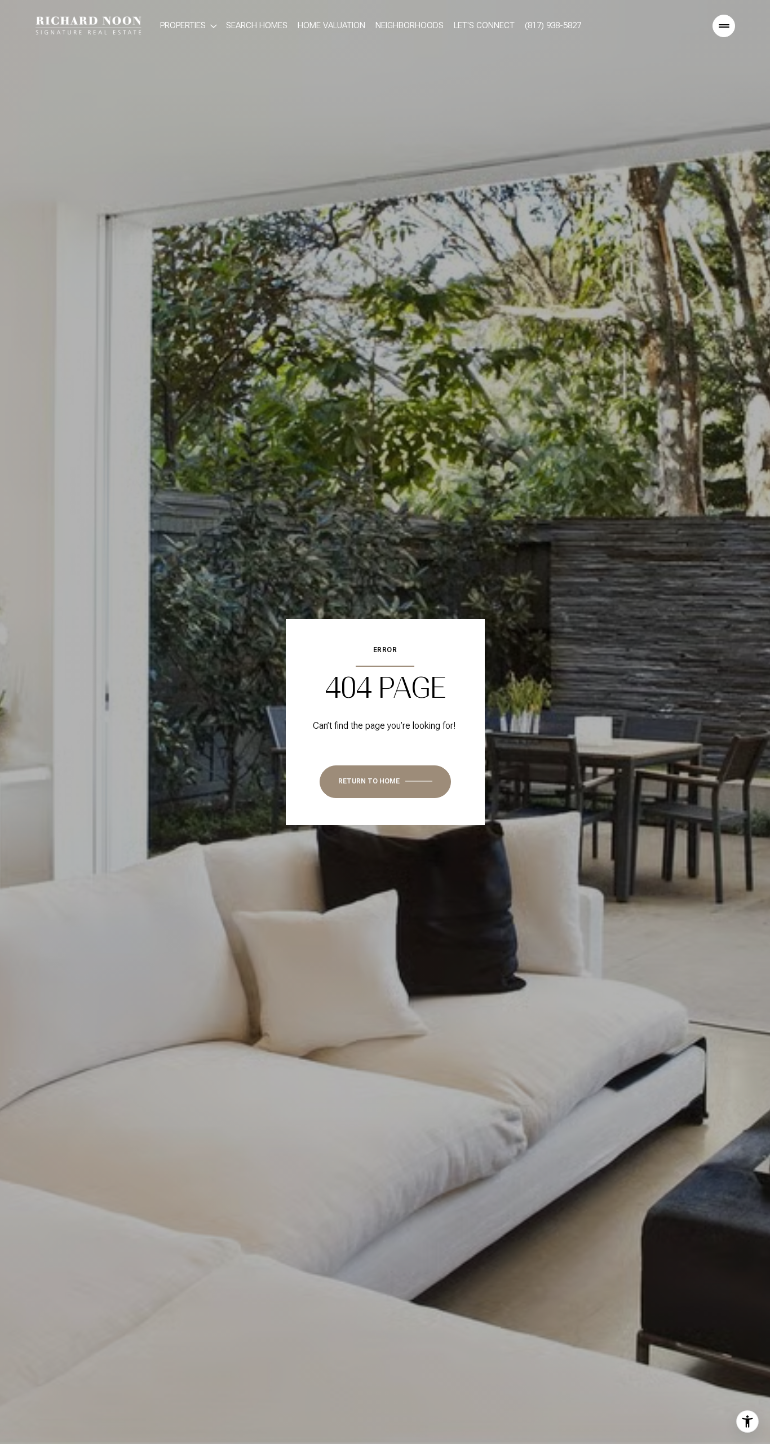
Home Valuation (331, 25)
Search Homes (256, 25)
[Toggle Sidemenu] (724, 26)
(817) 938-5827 (553, 25)
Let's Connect (484, 25)
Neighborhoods (409, 25)
